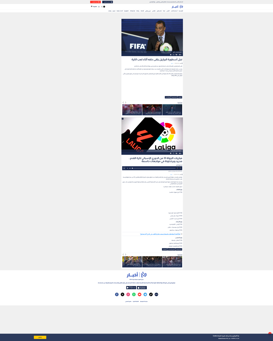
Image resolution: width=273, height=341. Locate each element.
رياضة (137, 10)
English (95, 6)
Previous (125, 102)
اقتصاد (142, 10)
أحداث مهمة (120, 10)
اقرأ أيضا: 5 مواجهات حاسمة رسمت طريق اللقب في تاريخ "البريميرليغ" (160, 234)
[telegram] (145, 294)
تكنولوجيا (126, 10)
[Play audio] (124, 168)
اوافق (40, 337)
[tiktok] (151, 294)
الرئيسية (181, 10)
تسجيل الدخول (107, 2)
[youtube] (139, 294)
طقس (153, 10)
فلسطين (159, 10)
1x (127, 168)
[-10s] (177, 168)
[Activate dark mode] (103, 7)
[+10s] (180, 168)
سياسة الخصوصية (222, 338)
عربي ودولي (148, 10)
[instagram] (128, 294)
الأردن (168, 10)
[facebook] (117, 294)
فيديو (114, 10)
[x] (122, 294)
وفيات (109, 10)
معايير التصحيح (128, 301)
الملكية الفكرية (136, 301)
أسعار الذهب (174, 10)
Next (123, 102)
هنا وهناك (132, 10)
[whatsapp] (134, 294)
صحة (164, 10)
